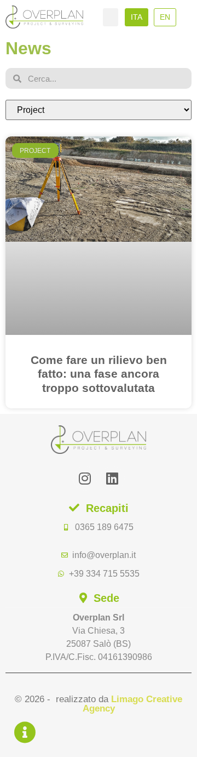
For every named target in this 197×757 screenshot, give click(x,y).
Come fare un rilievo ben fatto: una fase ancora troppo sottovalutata (99, 374)
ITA (136, 17)
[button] (110, 17)
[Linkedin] (112, 478)
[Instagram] (85, 478)
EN (165, 17)
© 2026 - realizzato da (98, 704)
